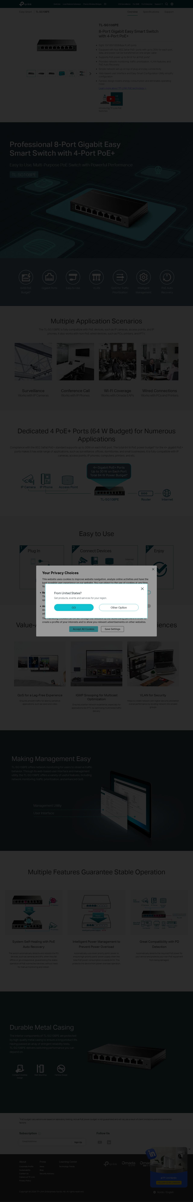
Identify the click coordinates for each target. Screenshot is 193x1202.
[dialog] (96, 601)
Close (142, 588)
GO (74, 607)
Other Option (119, 607)
